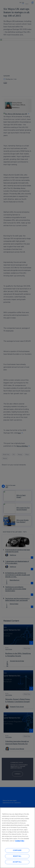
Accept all (17, 862)
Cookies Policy (19, 841)
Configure (17, 850)
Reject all (17, 856)
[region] (17, 837)
